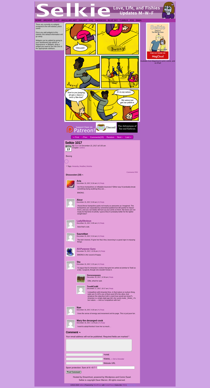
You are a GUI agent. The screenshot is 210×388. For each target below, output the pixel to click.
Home (38, 20)
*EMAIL (114, 359)
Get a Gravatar (118, 359)
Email (139, 20)
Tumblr (124, 20)
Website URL (109, 363)
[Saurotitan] (70, 237)
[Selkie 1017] (102, 121)
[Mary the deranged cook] (70, 324)
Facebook (100, 20)
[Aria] (70, 184)
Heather (83, 166)
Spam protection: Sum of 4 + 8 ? (80, 367)
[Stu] (70, 265)
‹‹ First (76, 137)
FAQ (91, 20)
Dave (77, 146)
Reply (102, 183)
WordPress (97, 385)
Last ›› (128, 137)
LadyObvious (84, 221)
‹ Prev (84, 137)
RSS (132, 20)
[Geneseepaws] (81, 278)
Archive (47, 20)
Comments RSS (132, 172)
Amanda (75, 166)
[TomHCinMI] (81, 289)
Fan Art (83, 20)
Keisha (89, 166)
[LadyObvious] (70, 228)
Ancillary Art (69, 20)
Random (110, 137)
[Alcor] (70, 203)
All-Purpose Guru (86, 249)
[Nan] (70, 310)
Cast (56, 20)
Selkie (81, 385)
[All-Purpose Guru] (70, 256)
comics (82, 148)
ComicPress (109, 385)
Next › (120, 137)
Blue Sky (113, 20)
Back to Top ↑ (132, 385)
